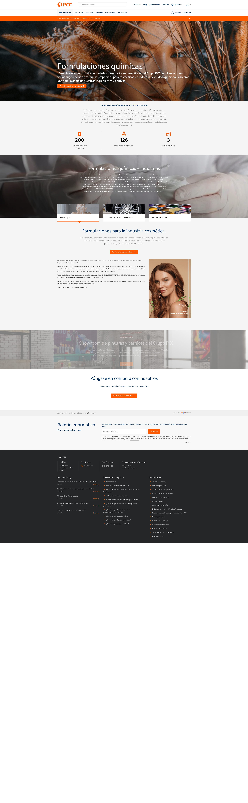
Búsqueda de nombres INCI (160, 525)
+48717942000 (88, 466)
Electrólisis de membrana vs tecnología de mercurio (122, 500)
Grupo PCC (137, 5)
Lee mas (187, 442)
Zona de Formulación (183, 12)
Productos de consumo (94, 12)
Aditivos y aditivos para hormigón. (116, 496)
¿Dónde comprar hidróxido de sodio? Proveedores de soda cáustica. (116, 511)
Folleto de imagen (158, 501)
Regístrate (154, 431)
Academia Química (158, 536)
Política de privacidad (159, 486)
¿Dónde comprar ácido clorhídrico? (117, 516)
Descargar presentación (160, 505)
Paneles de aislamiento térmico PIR (117, 486)
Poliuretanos (122, 12)
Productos (67, 12)
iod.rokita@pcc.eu (134, 440)
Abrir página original (90, 413)
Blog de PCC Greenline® (159, 529)
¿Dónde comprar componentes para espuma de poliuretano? (120, 505)
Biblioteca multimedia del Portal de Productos (167, 509)
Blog (145, 5)
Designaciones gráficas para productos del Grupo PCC (169, 513)
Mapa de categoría (158, 517)
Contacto (165, 5)
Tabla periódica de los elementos (163, 532)
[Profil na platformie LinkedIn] (107, 466)
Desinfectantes (111, 482)
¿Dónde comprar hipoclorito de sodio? (118, 520)
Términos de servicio (159, 482)
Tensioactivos (110, 12)
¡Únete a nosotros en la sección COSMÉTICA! (72, 288)
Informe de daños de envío (160, 497)
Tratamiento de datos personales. (163, 490)
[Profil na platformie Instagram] (111, 466)
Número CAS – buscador (160, 521)
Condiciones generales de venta (162, 493)
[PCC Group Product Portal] (64, 4)
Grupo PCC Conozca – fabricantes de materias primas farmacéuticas (121, 491)
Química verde (154, 5)
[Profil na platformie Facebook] (103, 466)
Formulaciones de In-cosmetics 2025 (72, 86)
